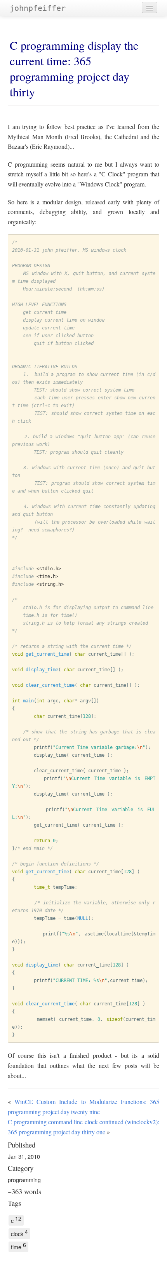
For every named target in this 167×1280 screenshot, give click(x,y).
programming (24, 1180)
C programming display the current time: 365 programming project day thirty (74, 68)
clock (19, 1233)
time (18, 1246)
